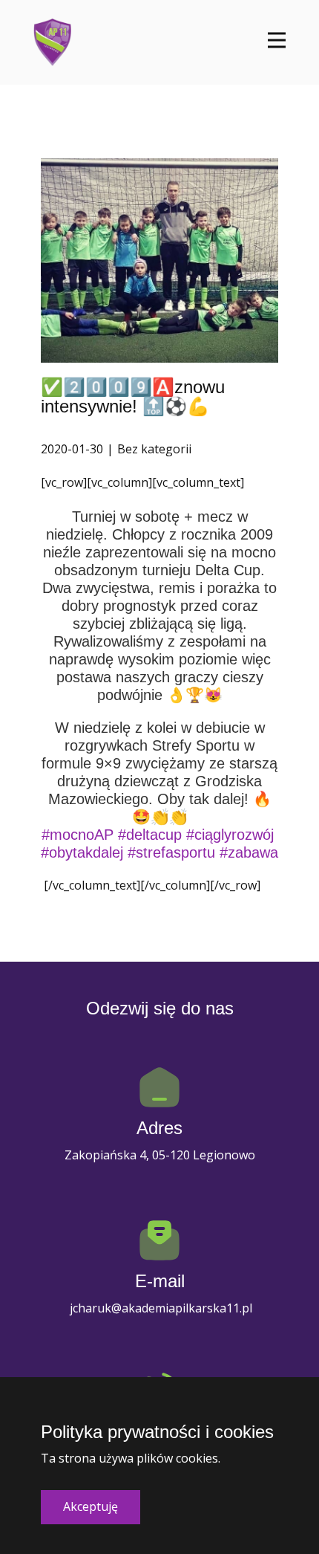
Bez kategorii (154, 449)
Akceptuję (90, 1506)
